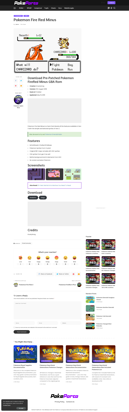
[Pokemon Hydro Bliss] (18, 99)
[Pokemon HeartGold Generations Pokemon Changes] (51, 354)
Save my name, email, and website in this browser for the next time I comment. (36, 327)
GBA (26, 15)
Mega (43, 198)
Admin (17, 24)
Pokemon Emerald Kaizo (53, 134)
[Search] (114, 8)
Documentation (20, 361)
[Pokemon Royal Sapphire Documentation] (25, 354)
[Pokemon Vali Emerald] (90, 317)
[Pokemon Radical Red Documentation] (93, 261)
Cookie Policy (7, 405)
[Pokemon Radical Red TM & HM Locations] (108, 278)
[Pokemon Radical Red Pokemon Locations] (93, 244)
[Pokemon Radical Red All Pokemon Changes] (108, 261)
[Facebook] (102, 2)
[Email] (21, 86)
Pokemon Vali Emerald (103, 316)
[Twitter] (104, 2)
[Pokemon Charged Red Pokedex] (90, 326)
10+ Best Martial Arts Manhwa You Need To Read (54, 185)
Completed (18, 15)
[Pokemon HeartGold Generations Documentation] (77, 354)
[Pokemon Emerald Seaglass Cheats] (90, 299)
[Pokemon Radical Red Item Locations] (108, 244)
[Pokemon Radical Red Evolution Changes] (93, 278)
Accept (21, 408)
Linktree (111, 2)
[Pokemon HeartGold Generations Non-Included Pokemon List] (103, 354)
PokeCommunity (26, 243)
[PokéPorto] (26, 2)
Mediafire (33, 198)
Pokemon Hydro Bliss (18, 106)
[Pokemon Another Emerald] (90, 308)
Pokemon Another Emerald (105, 307)
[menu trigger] (16, 8)
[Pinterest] (16, 86)
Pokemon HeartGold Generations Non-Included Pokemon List (101, 367)
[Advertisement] (54, 110)
